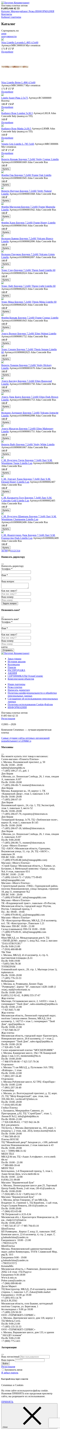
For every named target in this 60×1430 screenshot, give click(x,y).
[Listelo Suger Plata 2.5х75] (2, 95)
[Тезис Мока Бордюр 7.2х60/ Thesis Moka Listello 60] (2, 299)
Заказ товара (14, 658)
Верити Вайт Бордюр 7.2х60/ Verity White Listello (28, 444)
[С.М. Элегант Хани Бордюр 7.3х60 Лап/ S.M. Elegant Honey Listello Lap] (2, 476)
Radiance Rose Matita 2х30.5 (16, 128)
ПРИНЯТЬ (7, 1401)
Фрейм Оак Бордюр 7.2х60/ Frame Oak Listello (26, 175)
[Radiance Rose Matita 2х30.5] (2, 125)
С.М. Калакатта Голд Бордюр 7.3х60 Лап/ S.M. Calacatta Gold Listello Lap (26, 499)
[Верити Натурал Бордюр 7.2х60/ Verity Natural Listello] (2, 188)
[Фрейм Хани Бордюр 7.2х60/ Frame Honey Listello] (2, 219)
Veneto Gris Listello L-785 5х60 (17, 144)
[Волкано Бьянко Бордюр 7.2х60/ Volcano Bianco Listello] (2, 235)
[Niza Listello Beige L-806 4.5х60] (14, 79)
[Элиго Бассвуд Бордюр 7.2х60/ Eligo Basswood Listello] (2, 378)
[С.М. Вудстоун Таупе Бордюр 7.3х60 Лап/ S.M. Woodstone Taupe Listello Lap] (2, 457)
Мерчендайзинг (19, 11)
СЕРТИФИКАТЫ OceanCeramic (25, 676)
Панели (12, 667)
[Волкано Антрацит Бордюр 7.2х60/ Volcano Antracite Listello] (2, 410)
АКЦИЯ (12, 673)
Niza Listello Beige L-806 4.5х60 (18, 82)
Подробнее (7, 51)
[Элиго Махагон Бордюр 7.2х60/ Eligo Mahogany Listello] (2, 425)
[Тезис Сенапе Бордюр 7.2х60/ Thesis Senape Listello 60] (2, 346)
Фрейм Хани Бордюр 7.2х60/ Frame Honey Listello (28, 222)
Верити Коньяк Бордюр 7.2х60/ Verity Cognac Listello (30, 159)
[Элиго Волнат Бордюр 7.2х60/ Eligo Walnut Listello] (2, 330)
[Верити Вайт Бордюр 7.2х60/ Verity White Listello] (2, 441)
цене (3, 33)
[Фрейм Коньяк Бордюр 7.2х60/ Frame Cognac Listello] (2, 314)
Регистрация (8, 718)
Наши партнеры (16, 684)
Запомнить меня (13, 1369)
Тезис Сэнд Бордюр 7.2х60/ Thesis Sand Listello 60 (28, 270)
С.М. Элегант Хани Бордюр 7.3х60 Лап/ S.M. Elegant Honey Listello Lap (26, 480)
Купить (6, 169)
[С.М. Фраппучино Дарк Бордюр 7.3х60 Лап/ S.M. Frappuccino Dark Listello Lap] (2, 532)
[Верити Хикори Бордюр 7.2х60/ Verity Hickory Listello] (2, 362)
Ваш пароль (7, 1360)
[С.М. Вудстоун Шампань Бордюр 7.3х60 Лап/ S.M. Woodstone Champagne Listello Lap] (2, 513)
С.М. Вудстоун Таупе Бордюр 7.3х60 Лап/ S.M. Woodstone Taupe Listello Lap (26, 462)
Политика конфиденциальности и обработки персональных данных (32, 694)
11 (11, 550)
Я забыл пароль (9, 1372)
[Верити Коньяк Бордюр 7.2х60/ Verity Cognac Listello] (2, 156)
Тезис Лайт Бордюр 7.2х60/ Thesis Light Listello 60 (28, 286)
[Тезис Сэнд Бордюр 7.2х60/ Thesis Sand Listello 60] (2, 267)
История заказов (17, 661)
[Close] (2, 564)
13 (16, 550)
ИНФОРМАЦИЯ (44, 11)
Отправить (8, 650)
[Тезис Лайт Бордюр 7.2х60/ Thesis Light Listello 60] (2, 283)
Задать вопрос (10, 603)
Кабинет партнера (11, 17)
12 (13, 550)
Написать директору (19, 690)
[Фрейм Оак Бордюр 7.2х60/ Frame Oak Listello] (2, 172)
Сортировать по (10, 30)
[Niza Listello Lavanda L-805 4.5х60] (2, 39)
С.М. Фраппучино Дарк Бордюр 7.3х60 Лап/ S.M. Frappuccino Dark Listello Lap (28, 536)
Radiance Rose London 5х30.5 (17, 113)
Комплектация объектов (21, 678)
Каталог (5, 11)
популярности (9, 36)
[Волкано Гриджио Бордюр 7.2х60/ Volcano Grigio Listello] (2, 251)
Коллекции (14, 664)
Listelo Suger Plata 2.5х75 (14, 97)
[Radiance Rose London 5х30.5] (2, 110)
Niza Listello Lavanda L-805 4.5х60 (19, 42)
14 (19, 550)
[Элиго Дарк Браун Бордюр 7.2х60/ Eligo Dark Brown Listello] (2, 394)
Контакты (6, 14)
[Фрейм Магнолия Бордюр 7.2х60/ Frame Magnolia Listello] (2, 204)
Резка (31, 11)
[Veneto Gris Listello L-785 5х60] (2, 141)
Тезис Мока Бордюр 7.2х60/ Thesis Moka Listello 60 (28, 301)
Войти (5, 1363)
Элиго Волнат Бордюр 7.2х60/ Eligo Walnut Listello (28, 333)
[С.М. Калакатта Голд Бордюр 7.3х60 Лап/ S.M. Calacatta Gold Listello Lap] (2, 494)
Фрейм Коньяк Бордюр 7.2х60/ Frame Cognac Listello (29, 317)
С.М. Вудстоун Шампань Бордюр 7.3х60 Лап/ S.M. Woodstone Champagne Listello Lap (28, 518)
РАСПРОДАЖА (16, 670)
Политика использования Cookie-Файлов (30, 704)
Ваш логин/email (10, 1356)
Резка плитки (15, 687)
